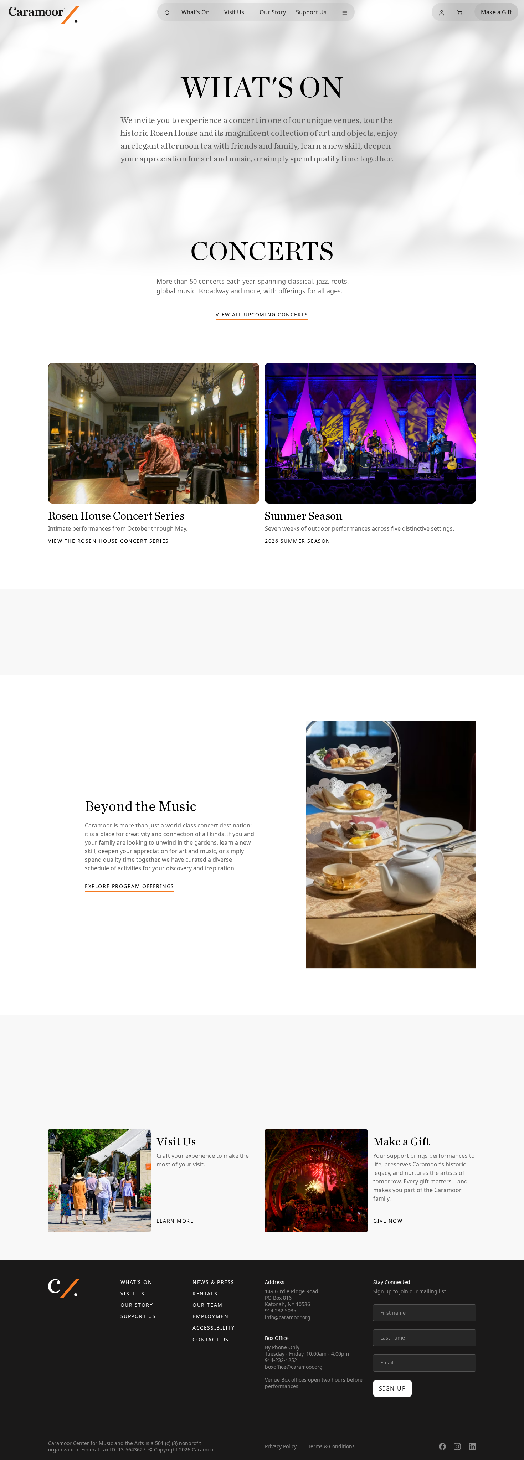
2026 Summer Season (297, 541)
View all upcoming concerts (262, 315)
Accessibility (213, 1327)
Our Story (273, 12)
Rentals (204, 1293)
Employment (212, 1316)
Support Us (311, 12)
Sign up (392, 1388)
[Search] (167, 13)
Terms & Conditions (331, 1446)
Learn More (175, 1221)
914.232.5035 (280, 1310)
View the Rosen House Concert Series (108, 541)
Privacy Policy (281, 1446)
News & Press (213, 1282)
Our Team (207, 1304)
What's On (195, 12)
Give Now (387, 1221)
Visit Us (234, 12)
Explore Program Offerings (129, 886)
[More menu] (344, 13)
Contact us (210, 1339)
